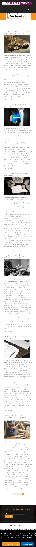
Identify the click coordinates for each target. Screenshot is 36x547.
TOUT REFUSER (27, 544)
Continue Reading (9, 99)
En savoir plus (29, 538)
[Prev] (15, 494)
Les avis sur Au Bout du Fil (18, 525)
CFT (16, 487)
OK (18, 544)
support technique (18, 55)
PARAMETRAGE (8, 544)
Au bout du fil (23, 485)
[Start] (13, 494)
